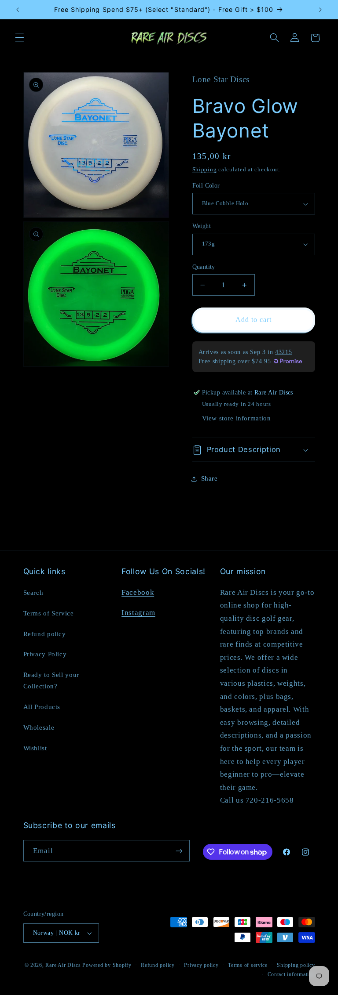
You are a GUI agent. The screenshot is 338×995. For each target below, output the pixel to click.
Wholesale (39, 727)
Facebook (137, 592)
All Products (42, 706)
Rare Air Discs (63, 965)
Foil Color (206, 185)
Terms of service (248, 965)
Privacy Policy (45, 654)
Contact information (291, 974)
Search (33, 592)
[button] (19, 38)
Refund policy (44, 633)
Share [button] (209, 478)
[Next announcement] (320, 9)
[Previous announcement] (17, 9)
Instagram (138, 612)
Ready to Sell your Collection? (51, 680)
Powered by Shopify (106, 965)
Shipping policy (296, 965)
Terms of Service (48, 613)
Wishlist (35, 748)
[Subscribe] (179, 850)
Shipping (204, 169)
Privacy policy (201, 965)
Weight (201, 226)
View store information (236, 418)
